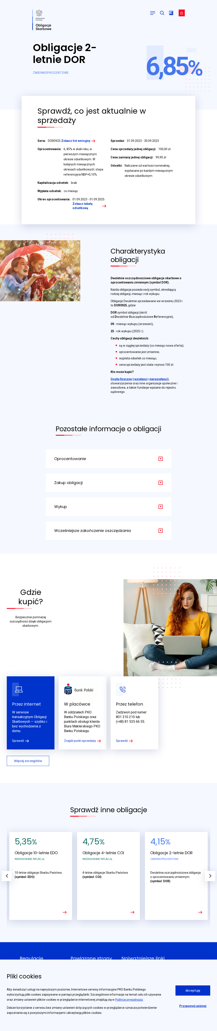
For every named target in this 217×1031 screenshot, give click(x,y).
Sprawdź (18, 740)
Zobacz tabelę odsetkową (82, 206)
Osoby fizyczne (121, 379)
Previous (7, 876)
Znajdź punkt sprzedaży (80, 740)
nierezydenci (158, 379)
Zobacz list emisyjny (75, 140)
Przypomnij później (192, 1006)
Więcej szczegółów (28, 761)
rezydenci (140, 379)
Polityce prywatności (129, 999)
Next (210, 876)
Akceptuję (192, 990)
